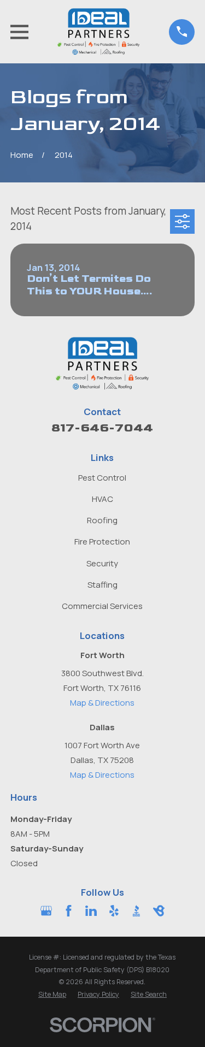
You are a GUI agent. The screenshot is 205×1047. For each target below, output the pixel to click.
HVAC (102, 499)
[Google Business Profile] (46, 910)
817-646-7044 (102, 428)
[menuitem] (52, 995)
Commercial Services (102, 606)
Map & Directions (102, 702)
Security (102, 563)
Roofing (102, 520)
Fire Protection (102, 541)
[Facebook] (68, 910)
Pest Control (102, 477)
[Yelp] (114, 910)
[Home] (98, 31)
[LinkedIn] (91, 910)
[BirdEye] (159, 910)
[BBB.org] (136, 910)
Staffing (102, 584)
